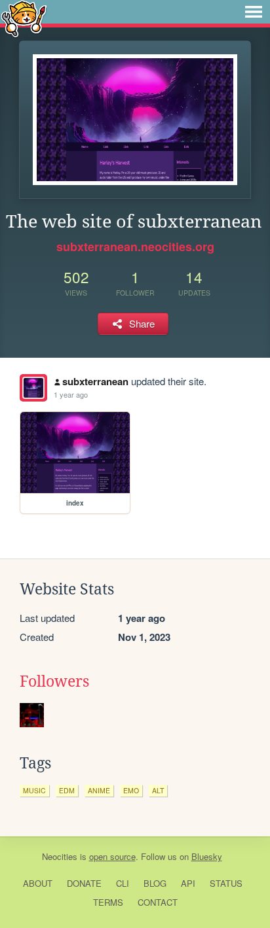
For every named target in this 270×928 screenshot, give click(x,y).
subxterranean (95, 381)
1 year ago (71, 394)
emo (131, 790)
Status (226, 883)
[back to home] (24, 18)
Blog (155, 883)
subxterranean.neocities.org (135, 246)
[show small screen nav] (253, 12)
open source (112, 856)
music (34, 790)
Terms (108, 902)
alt (158, 790)
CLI (122, 883)
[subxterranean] (33, 388)
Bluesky (206, 856)
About (37, 883)
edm (67, 790)
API (188, 883)
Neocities (59, 856)
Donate (84, 883)
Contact (158, 902)
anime (99, 790)
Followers (54, 681)
